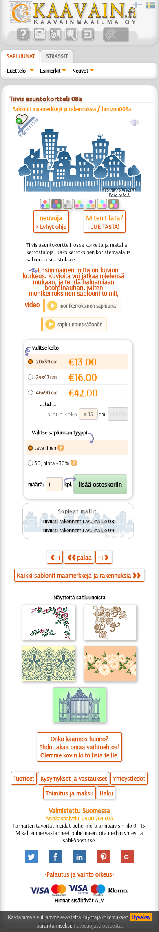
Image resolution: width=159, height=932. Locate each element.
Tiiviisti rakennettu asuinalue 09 (78, 530)
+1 (100, 557)
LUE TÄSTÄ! (104, 226)
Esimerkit (50, 70)
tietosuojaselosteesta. (98, 925)
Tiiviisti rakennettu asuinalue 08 (78, 521)
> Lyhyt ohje (51, 226)
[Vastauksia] (23, 39)
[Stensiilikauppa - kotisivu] (72, 22)
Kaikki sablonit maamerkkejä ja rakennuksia (74, 575)
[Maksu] (55, 39)
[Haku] (71, 39)
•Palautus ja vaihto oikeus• (79, 874)
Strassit (57, 56)
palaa (84, 557)
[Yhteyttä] (39, 39)
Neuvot (80, 70)
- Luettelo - (16, 70)
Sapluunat (21, 56)
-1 (58, 557)
